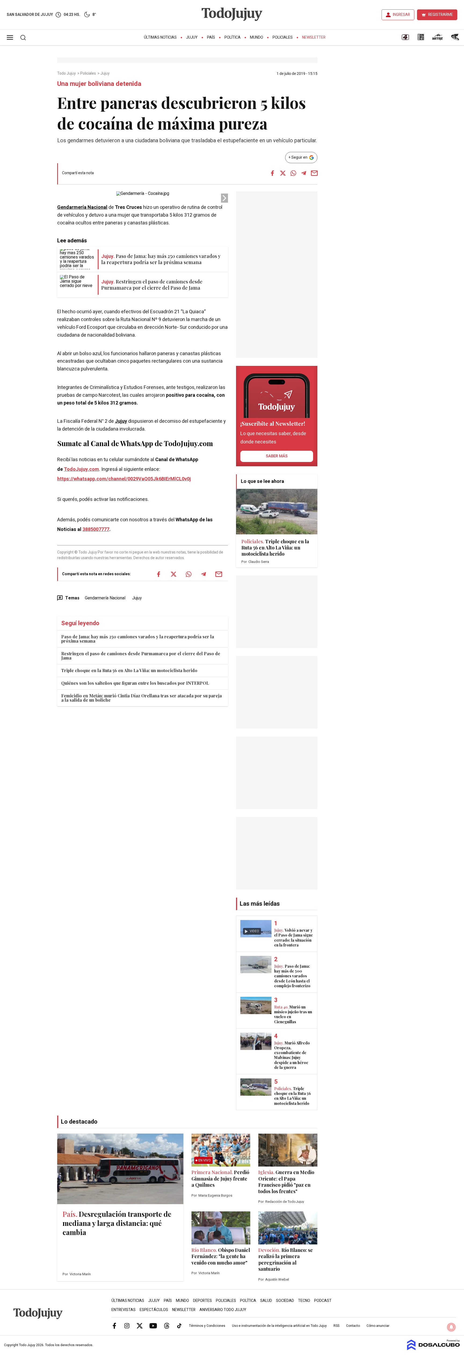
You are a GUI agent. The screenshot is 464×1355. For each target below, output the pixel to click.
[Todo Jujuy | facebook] (114, 1325)
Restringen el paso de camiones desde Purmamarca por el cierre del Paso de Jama (140, 656)
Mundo (256, 37)
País (211, 37)
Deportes (202, 1300)
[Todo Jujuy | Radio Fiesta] (456, 39)
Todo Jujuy (67, 73)
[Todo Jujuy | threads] (167, 1325)
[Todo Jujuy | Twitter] (140, 1325)
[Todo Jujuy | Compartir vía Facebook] (272, 173)
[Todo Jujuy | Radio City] (421, 39)
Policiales (283, 37)
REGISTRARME (440, 14)
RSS (336, 1325)
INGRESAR (401, 14)
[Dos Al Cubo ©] (433, 1349)
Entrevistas (123, 1310)
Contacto (353, 1325)
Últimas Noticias (160, 37)
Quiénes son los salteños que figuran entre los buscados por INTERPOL (135, 683)
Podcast (323, 1300)
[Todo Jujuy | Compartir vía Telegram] (303, 173)
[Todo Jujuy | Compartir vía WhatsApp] (293, 173)
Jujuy (192, 37)
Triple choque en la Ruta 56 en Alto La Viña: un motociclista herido (129, 670)
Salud (266, 1300)
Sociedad (285, 1300)
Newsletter (313, 37)
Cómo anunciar (378, 1325)
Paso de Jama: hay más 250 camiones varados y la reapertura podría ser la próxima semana (137, 639)
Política (232, 37)
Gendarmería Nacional (82, 207)
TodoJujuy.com (81, 469)
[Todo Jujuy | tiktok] (179, 1325)
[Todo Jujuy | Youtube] (153, 1325)
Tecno (304, 1300)
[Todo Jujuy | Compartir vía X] (283, 173)
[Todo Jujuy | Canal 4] (405, 39)
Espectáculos (154, 1310)
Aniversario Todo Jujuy (223, 1310)
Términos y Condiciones (207, 1325)
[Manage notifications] (451, 1327)
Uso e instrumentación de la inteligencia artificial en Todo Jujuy (279, 1325)
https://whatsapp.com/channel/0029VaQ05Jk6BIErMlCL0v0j (124, 479)
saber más (277, 456)
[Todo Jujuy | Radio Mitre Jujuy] (437, 39)
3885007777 (95, 529)
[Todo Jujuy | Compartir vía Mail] (314, 173)
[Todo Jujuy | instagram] (127, 1325)
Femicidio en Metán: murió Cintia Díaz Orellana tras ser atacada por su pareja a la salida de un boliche (141, 698)
